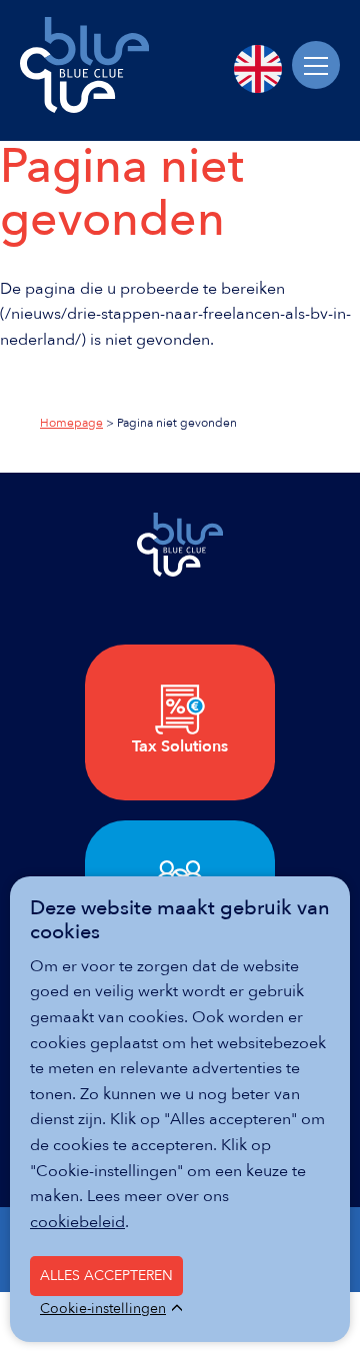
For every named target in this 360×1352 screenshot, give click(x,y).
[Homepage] (84, 108)
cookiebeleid (77, 1222)
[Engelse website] (258, 69)
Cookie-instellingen (103, 1309)
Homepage (71, 423)
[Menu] (316, 65)
